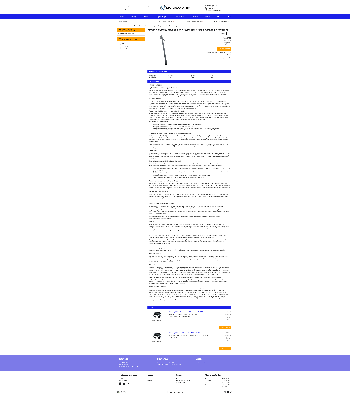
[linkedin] (129, 385)
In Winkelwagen (224, 49)
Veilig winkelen (180, 382)
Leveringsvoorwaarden (183, 380)
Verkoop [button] (133, 17)
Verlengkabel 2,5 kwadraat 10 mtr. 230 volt (185, 333)
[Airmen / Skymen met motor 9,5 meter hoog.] (165, 50)
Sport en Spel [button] (162, 17)
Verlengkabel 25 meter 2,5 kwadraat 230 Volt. (186, 312)
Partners (149, 380)
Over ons (195, 17)
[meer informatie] (157, 314)
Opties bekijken (226, 58)
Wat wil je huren (130, 39)
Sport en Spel (124, 47)
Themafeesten (124, 49)
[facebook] (121, 385)
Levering (178, 379)
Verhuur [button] (147, 17)
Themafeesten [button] (180, 17)
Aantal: (223, 34)
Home (121, 17)
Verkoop (122, 43)
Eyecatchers (133, 26)
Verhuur (125, 26)
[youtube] (125, 385)
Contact (208, 17)
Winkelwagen (128, 30)
